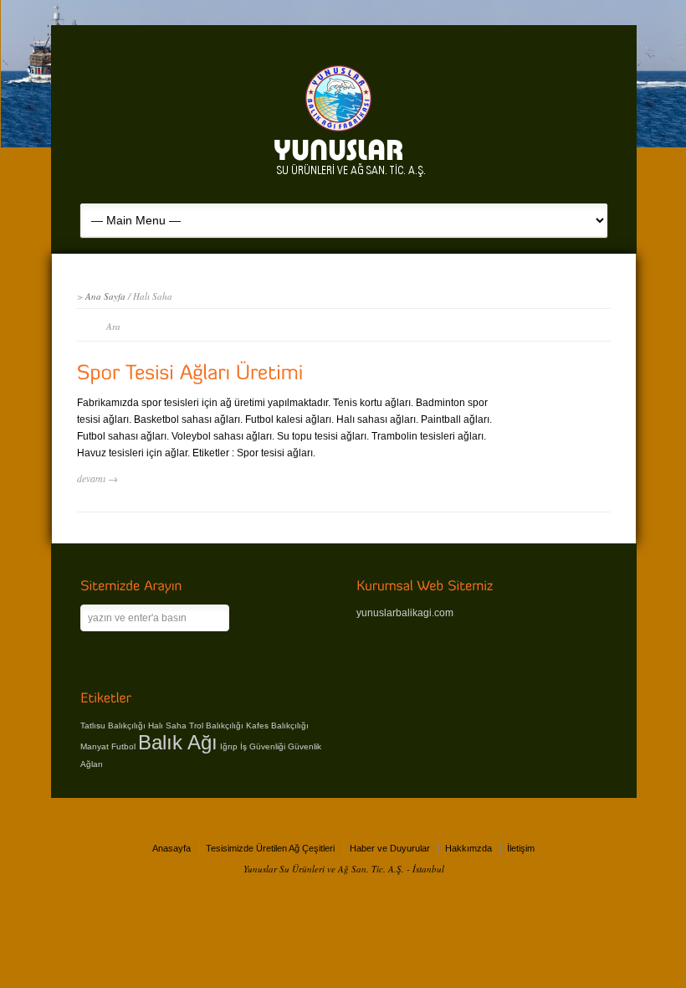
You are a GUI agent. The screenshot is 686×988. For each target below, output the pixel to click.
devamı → (97, 478)
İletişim (521, 848)
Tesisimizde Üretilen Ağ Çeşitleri (270, 848)
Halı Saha (167, 725)
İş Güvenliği (262, 746)
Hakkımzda (468, 848)
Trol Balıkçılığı (216, 725)
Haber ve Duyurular (390, 848)
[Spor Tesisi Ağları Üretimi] (190, 372)
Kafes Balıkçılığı (277, 725)
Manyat (94, 746)
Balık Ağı (178, 742)
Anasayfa (171, 848)
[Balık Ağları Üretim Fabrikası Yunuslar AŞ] (352, 178)
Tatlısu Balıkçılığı (113, 725)
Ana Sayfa (105, 296)
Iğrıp (229, 746)
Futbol (123, 746)
